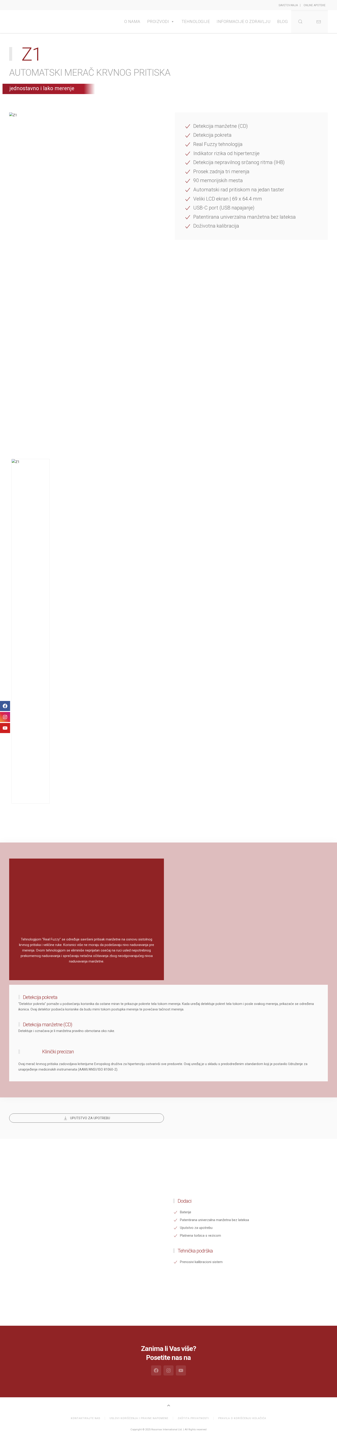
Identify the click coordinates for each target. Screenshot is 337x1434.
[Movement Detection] (218, 887)
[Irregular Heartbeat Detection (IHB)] (282, 887)
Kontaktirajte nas (85, 1418)
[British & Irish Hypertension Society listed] (218, 951)
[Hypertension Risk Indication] (250, 887)
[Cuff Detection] (186, 887)
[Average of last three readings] (314, 887)
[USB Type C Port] (250, 919)
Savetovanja (288, 5)
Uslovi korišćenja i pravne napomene (139, 1418)
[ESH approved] (186, 951)
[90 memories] (186, 919)
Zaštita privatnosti (193, 1418)
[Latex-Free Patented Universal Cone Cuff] (282, 919)
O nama (132, 21)
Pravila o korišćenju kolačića (242, 1418)
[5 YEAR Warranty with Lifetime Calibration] (314, 919)
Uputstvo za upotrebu (90, 1118)
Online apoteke (315, 5)
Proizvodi (158, 21)
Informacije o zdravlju (243, 21)
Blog (282, 21)
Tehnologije (196, 21)
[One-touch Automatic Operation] (218, 919)
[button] (318, 21)
